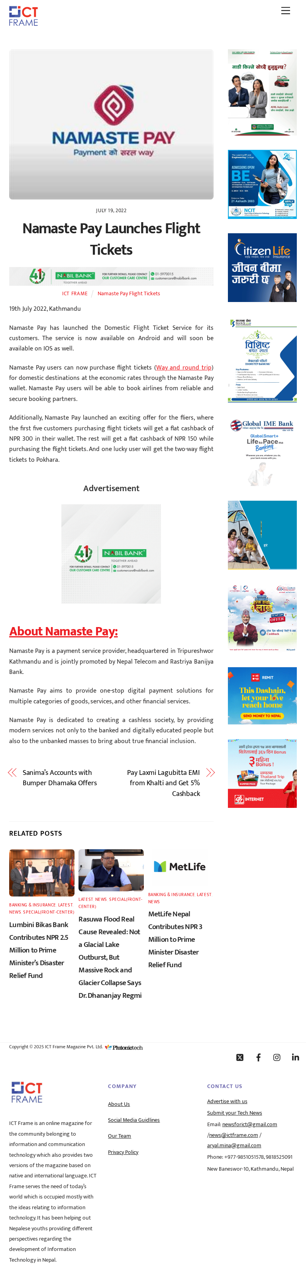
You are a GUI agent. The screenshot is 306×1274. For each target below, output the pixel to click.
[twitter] (240, 1057)
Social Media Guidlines (134, 1120)
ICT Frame (75, 293)
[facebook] (259, 1057)
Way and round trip (184, 367)
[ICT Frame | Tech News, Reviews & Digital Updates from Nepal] (23, 23)
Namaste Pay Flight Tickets (129, 293)
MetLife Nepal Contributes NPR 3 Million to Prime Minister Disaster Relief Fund (175, 939)
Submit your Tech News (234, 1113)
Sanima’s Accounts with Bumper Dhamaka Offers (60, 778)
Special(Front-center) (48, 912)
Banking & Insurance (32, 905)
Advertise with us (227, 1101)
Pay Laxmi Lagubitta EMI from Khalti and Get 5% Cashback (163, 783)
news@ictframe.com (233, 1135)
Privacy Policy (123, 1152)
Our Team (119, 1136)
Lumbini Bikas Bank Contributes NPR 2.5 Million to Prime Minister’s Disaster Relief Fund (38, 950)
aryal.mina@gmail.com (234, 1145)
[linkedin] (296, 1057)
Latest (65, 905)
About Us (119, 1104)
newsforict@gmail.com (249, 1124)
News (15, 912)
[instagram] (277, 1057)
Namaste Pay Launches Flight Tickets (111, 239)
